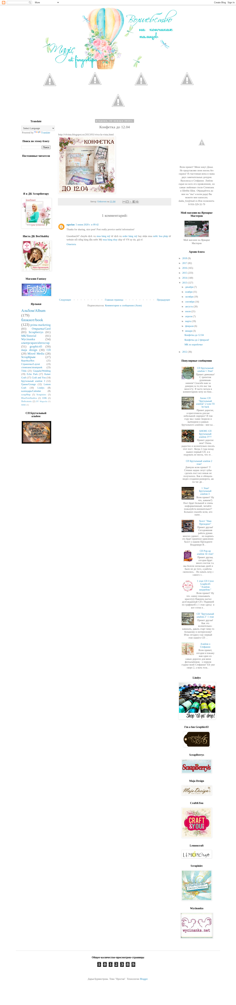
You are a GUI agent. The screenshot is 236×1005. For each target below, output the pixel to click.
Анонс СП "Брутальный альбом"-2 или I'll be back (205, 402)
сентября (190, 301)
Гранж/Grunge (28, 384)
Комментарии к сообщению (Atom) (123, 305)
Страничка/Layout (30, 364)
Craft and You (39, 377)
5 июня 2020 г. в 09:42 (87, 224)
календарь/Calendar (31, 391)
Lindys (40, 388)
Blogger (144, 979)
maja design (29, 350)
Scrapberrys (36, 332)
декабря (189, 287)
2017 (185, 263)
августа (189, 306)
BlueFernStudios (29, 398)
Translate (45, 132)
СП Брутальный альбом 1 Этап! (205, 369)
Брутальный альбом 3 (33, 381)
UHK (44, 398)
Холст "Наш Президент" (205, 522)
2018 (185, 258)
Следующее (65, 300)
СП (49, 350)
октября (189, 296)
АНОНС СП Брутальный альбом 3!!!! (205, 434)
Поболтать (26, 401)
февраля (189, 326)
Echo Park (32, 374)
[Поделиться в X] (130, 201)
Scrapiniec (41, 394)
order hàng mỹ (129, 236)
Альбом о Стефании (205, 645)
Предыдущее (163, 300)
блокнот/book (32, 320)
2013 (185, 282)
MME (23, 405)
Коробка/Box (27, 360)
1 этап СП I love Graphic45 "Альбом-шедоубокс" (205, 585)
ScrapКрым (28, 357)
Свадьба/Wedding (42, 371)
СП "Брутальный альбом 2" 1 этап (205, 615)
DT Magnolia (41, 401)
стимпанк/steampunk (31, 367)
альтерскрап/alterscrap (35, 343)
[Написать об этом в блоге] (127, 201)
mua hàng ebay (110, 239)
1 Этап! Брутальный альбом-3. (205, 491)
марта (188, 321)
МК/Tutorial (28, 335)
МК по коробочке (194, 344)
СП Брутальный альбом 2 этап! (199, 462)
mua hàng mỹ (103, 236)
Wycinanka (28, 339)
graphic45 (36, 346)
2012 (185, 352)
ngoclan (71, 224)
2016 (185, 268)
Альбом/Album (33, 310)
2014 (185, 278)
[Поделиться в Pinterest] (137, 201)
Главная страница (114, 300)
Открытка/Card (41, 328)
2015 (185, 273)
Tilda (23, 371)
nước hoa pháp (160, 236)
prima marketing (40, 325)
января (189, 331)
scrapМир (26, 394)
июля (188, 311)
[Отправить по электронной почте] (124, 201)
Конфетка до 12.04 (194, 335)
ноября (189, 292)
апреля (189, 316)
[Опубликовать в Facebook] (134, 201)
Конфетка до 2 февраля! (197, 340)
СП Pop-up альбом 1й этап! (205, 552)
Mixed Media (35, 353)
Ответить (71, 244)
